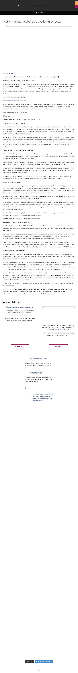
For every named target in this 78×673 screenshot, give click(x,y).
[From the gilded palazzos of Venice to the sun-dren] (39, 434)
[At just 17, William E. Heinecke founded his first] (29, 527)
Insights (62, 329)
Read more (19, 346)
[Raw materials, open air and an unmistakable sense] (39, 618)
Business (12, 73)
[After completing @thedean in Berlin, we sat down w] (29, 609)
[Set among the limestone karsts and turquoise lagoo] (39, 545)
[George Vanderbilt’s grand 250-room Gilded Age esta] (48, 540)
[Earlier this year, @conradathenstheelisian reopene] (48, 451)
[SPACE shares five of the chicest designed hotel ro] (48, 624)
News (26, 315)
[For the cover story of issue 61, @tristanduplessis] (29, 434)
